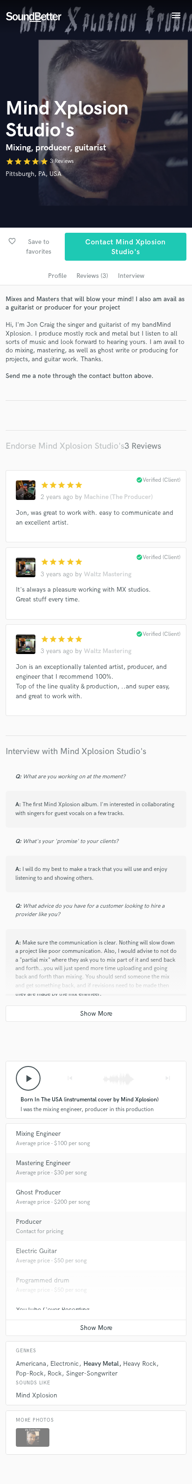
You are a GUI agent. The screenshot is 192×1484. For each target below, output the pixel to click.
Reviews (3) (92, 276)
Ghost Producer (38, 1192)
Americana (31, 1364)
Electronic (64, 1364)
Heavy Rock (139, 1364)
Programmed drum (42, 1280)
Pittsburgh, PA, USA (34, 174)
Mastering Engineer (43, 1163)
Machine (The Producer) (118, 497)
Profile (57, 276)
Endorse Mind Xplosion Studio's (65, 446)
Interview (131, 276)
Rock (55, 1373)
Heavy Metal (101, 1364)
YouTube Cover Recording (52, 1310)
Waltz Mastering (107, 574)
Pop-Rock (29, 1373)
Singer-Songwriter (91, 1373)
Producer (28, 1222)
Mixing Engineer (38, 1134)
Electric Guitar (36, 1251)
